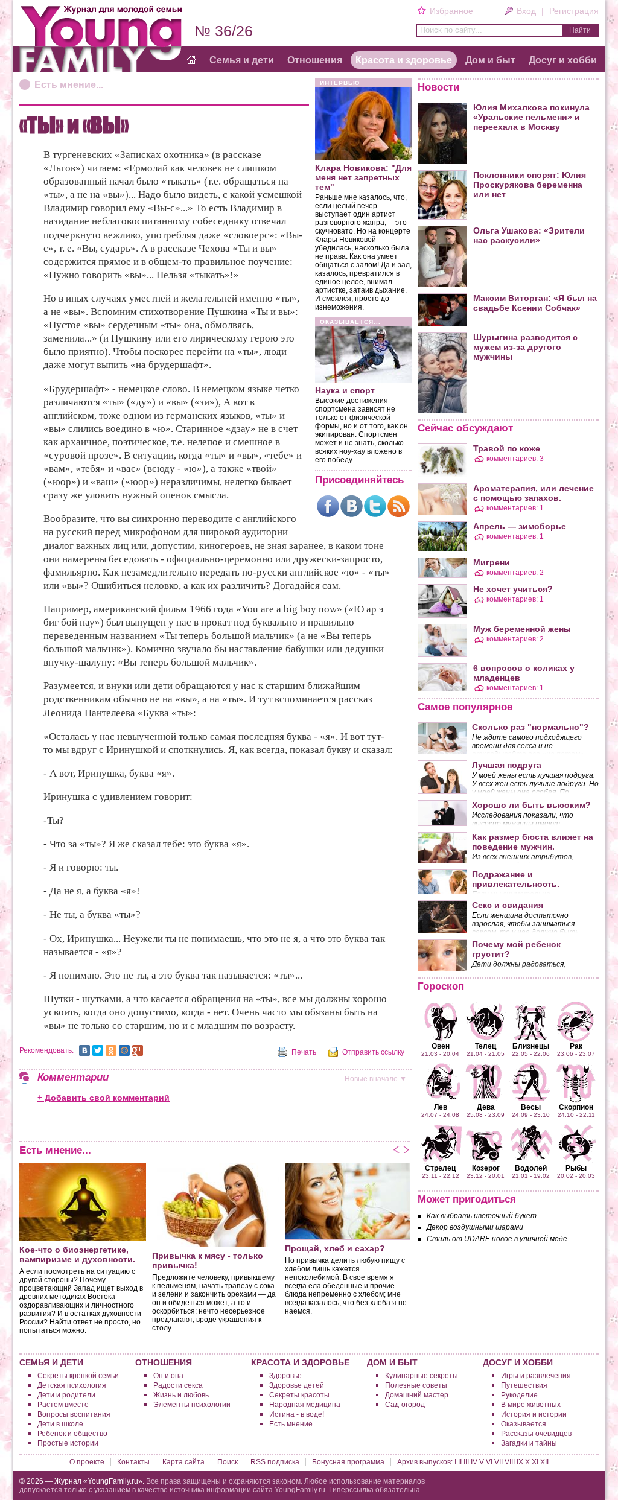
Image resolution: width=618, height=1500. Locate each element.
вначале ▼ (376, 1079)
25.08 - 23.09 (486, 1110)
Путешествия (524, 1385)
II (460, 1462)
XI (535, 1462)
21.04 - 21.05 (486, 1049)
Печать (303, 1052)
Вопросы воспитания (73, 1414)
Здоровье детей (296, 1385)
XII (544, 1462)
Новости (438, 87)
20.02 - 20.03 (576, 1171)
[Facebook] (328, 506)
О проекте (86, 1462)
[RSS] (398, 506)
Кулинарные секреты (421, 1375)
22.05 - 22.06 (531, 1049)
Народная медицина (304, 1404)
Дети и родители (66, 1395)
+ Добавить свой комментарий (103, 1097)
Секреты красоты (299, 1395)
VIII (510, 1462)
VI (489, 1462)
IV (474, 1462)
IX (520, 1462)
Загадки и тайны (529, 1443)
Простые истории (67, 1443)
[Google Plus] (137, 1050)
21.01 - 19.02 (531, 1171)
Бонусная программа (348, 1462)
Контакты (133, 1462)
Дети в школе (60, 1424)
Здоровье (285, 1375)
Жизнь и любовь (181, 1395)
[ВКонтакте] (351, 506)
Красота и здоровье (403, 60)
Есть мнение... (68, 85)
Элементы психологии (192, 1404)
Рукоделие (519, 1395)
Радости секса (178, 1385)
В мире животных (531, 1404)
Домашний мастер (416, 1395)
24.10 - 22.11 (576, 1110)
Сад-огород (405, 1404)
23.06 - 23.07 (576, 1049)
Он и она (168, 1375)
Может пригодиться (467, 1199)
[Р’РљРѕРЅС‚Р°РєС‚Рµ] (84, 1050)
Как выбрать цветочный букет (482, 1216)
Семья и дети (241, 60)
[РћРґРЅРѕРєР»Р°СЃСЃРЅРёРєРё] (111, 1050)
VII (498, 1462)
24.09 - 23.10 (531, 1110)
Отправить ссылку (373, 1052)
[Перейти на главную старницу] (191, 60)
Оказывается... (526, 1424)
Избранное (451, 11)
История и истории (534, 1414)
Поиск (227, 1462)
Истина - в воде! (296, 1414)
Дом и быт (490, 60)
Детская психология (71, 1385)
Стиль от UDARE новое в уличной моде (497, 1239)
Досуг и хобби (563, 60)
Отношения (314, 60)
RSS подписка (274, 1462)
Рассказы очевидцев (536, 1433)
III (466, 1462)
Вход (526, 11)
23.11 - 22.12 (440, 1171)
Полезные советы (416, 1385)
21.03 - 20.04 (440, 1049)
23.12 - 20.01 (486, 1171)
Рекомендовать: (46, 1050)
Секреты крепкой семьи (78, 1375)
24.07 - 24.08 (440, 1110)
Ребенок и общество (72, 1433)
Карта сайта (183, 1462)
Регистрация (574, 11)
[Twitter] (375, 506)
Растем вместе (63, 1404)
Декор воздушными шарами (475, 1227)
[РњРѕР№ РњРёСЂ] (124, 1050)
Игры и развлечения (536, 1375)
